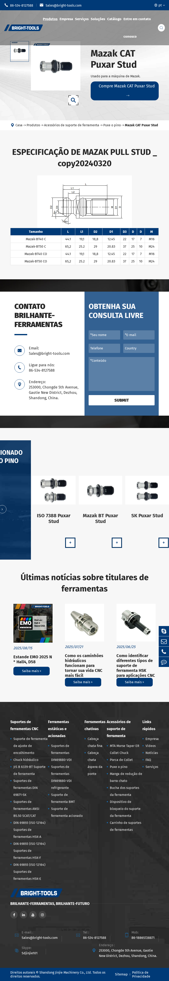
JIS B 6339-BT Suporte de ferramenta (29, 770)
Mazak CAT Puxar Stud (141, 125)
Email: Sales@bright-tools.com (49, 351)
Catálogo (114, 19)
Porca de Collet (121, 760)
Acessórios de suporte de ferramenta (71, 125)
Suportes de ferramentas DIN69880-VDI (61, 753)
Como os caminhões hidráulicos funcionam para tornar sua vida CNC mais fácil (84, 665)
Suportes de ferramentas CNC (24, 725)
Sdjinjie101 (30, 953)
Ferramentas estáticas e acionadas (58, 729)
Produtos (50, 19)
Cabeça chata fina (95, 742)
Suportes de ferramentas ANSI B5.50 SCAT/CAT (26, 809)
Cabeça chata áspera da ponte (95, 763)
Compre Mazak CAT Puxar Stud (127, 90)
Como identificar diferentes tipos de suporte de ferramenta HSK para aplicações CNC (135, 665)
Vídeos (151, 746)
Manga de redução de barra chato (126, 777)
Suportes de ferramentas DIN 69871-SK (25, 788)
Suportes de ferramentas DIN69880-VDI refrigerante (61, 777)
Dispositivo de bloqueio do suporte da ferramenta (125, 809)
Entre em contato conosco (137, 28)
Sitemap (121, 974)
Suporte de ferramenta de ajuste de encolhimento (30, 746)
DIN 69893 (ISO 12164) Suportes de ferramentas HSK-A (29, 830)
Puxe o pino (112, 125)
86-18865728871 (143, 938)
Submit (121, 400)
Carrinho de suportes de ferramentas (125, 826)
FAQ (148, 760)
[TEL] (164, 652)
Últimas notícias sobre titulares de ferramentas (85, 583)
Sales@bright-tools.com (61, 5)
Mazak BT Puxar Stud (100, 518)
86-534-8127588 (18, 5)
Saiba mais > (31, 671)
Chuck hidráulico (25, 760)
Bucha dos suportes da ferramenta (124, 791)
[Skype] (164, 631)
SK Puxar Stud (147, 515)
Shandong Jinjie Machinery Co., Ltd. (65, 972)
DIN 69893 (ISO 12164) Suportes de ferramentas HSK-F (29, 851)
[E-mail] (164, 641)
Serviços (82, 19)
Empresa (66, 19)
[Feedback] (164, 662)
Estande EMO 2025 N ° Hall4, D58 (32, 659)
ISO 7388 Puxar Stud (53, 518)
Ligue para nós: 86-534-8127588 (42, 368)
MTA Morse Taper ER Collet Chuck (124, 749)
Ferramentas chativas (95, 725)
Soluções (98, 19)
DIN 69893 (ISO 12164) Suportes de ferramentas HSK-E (29, 872)
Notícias (152, 753)
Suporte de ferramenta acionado (67, 812)
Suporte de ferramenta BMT (63, 798)
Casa (18, 125)
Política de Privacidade (141, 974)
